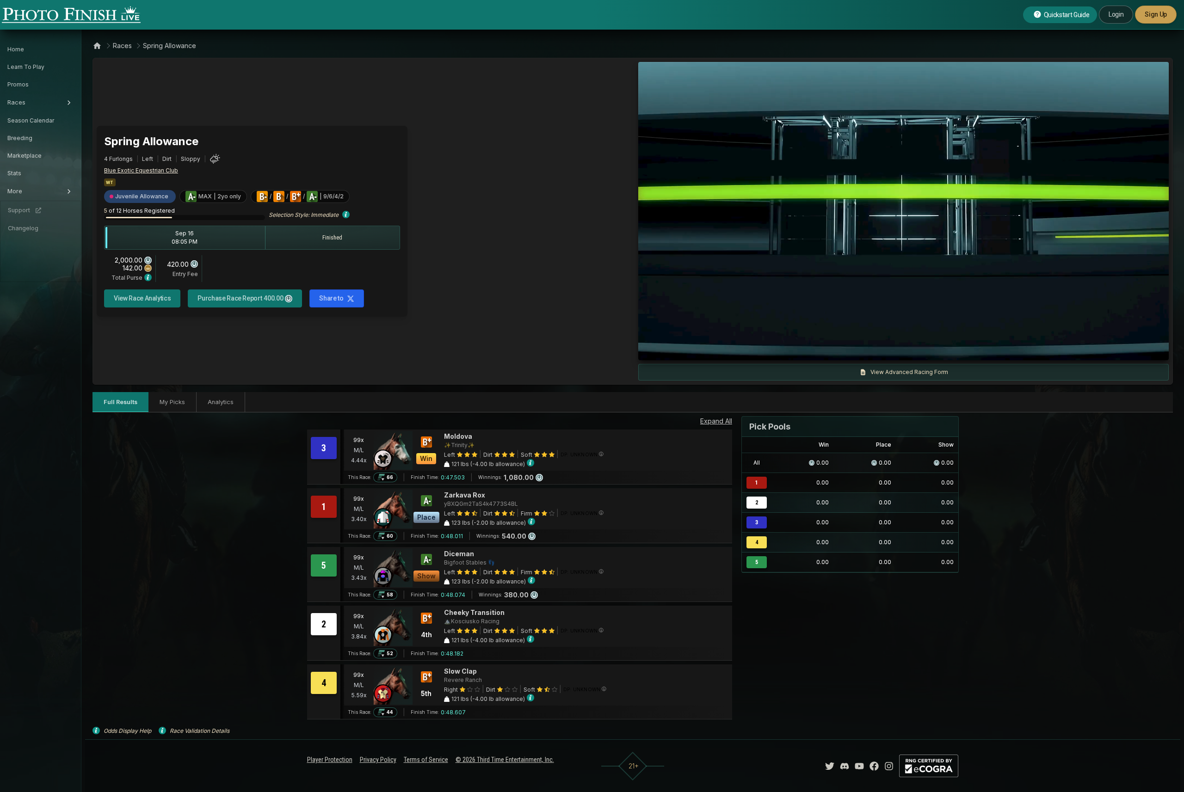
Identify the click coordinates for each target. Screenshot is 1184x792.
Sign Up (1156, 14)
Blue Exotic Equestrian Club (141, 170)
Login (1116, 14)
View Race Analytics (142, 298)
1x (739, 348)
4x (769, 348)
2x (754, 348)
